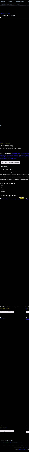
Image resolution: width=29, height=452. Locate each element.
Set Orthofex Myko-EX (5, 13)
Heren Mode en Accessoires (12, 155)
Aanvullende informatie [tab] (14, 162)
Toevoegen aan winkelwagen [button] (7, 311)
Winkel (10, 1)
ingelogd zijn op (7, 442)
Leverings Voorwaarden (10, 4)
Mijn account (20, 1)
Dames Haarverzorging (22, 153)
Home (3, 1)
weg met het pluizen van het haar (20, 156)
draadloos (23, 155)
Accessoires (14, 153)
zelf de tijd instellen (13, 158)
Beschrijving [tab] (4, 162)
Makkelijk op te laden (8, 156)
